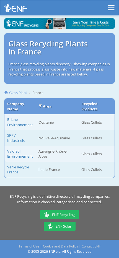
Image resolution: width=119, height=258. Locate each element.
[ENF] (15, 9)
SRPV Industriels (16, 138)
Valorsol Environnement (20, 154)
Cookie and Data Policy (60, 246)
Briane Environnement (20, 122)
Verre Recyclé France (18, 170)
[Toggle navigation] (111, 5)
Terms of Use (29, 246)
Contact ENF (91, 246)
